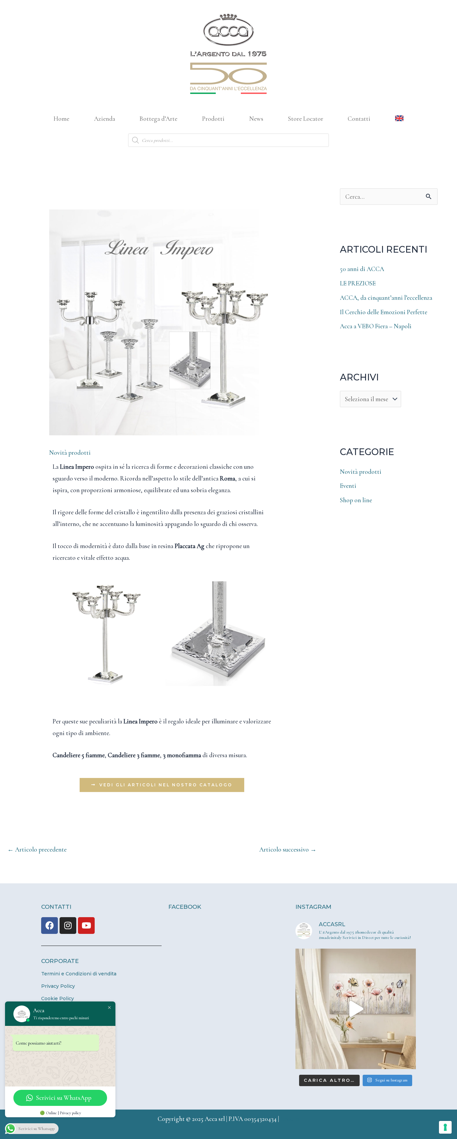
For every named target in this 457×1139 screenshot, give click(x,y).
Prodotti (213, 118)
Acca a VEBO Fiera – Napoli (376, 326)
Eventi (348, 486)
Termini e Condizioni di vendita (78, 974)
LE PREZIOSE (358, 283)
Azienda (104, 118)
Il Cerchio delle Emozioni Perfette (383, 312)
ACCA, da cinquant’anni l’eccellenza (386, 297)
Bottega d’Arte (158, 118)
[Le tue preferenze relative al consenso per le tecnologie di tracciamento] (445, 1127)
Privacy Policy (58, 986)
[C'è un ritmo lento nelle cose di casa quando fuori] (355, 1009)
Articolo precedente (37, 849)
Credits (290, 1119)
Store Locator (305, 118)
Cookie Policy (57, 998)
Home (61, 118)
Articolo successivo (287, 849)
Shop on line (356, 500)
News (256, 118)
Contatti (359, 118)
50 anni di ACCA (362, 269)
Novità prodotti (70, 452)
